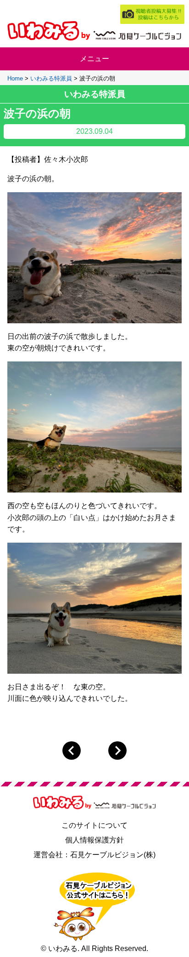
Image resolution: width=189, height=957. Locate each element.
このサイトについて (94, 825)
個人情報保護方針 (94, 840)
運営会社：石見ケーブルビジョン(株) (94, 855)
